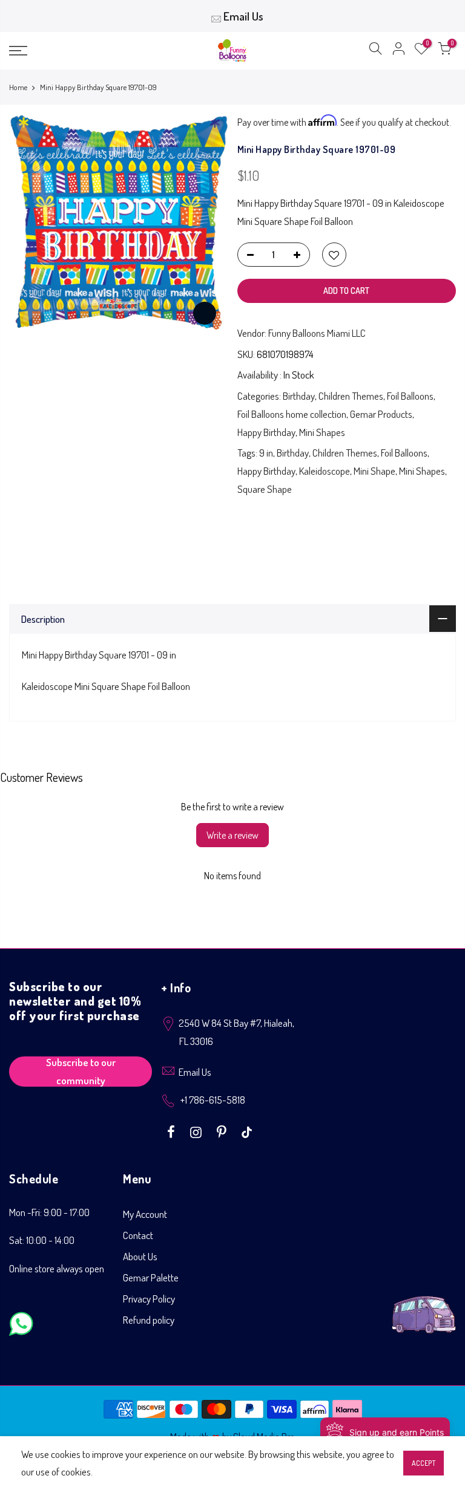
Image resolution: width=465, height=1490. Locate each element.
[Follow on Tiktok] (247, 1131)
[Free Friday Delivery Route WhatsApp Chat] (424, 1305)
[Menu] (80, 51)
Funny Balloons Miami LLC (317, 333)
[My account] (398, 51)
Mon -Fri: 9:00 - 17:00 (49, 1212)
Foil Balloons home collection (291, 414)
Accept (423, 1463)
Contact (138, 1235)
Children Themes (350, 395)
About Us (140, 1256)
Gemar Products (381, 414)
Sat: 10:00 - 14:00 (41, 1240)
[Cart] (444, 51)
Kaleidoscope (324, 470)
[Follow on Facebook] (172, 1131)
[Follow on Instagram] (197, 1131)
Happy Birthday (266, 432)
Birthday (299, 395)
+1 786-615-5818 (212, 1099)
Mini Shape (374, 470)
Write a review (232, 835)
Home (18, 87)
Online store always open (56, 1268)
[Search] (375, 51)
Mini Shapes (322, 432)
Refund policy (148, 1319)
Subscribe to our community (81, 1071)
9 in (266, 452)
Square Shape (264, 489)
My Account (145, 1214)
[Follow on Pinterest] (223, 1131)
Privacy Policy (149, 1298)
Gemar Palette (151, 1277)
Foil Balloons (410, 395)
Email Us (243, 16)
